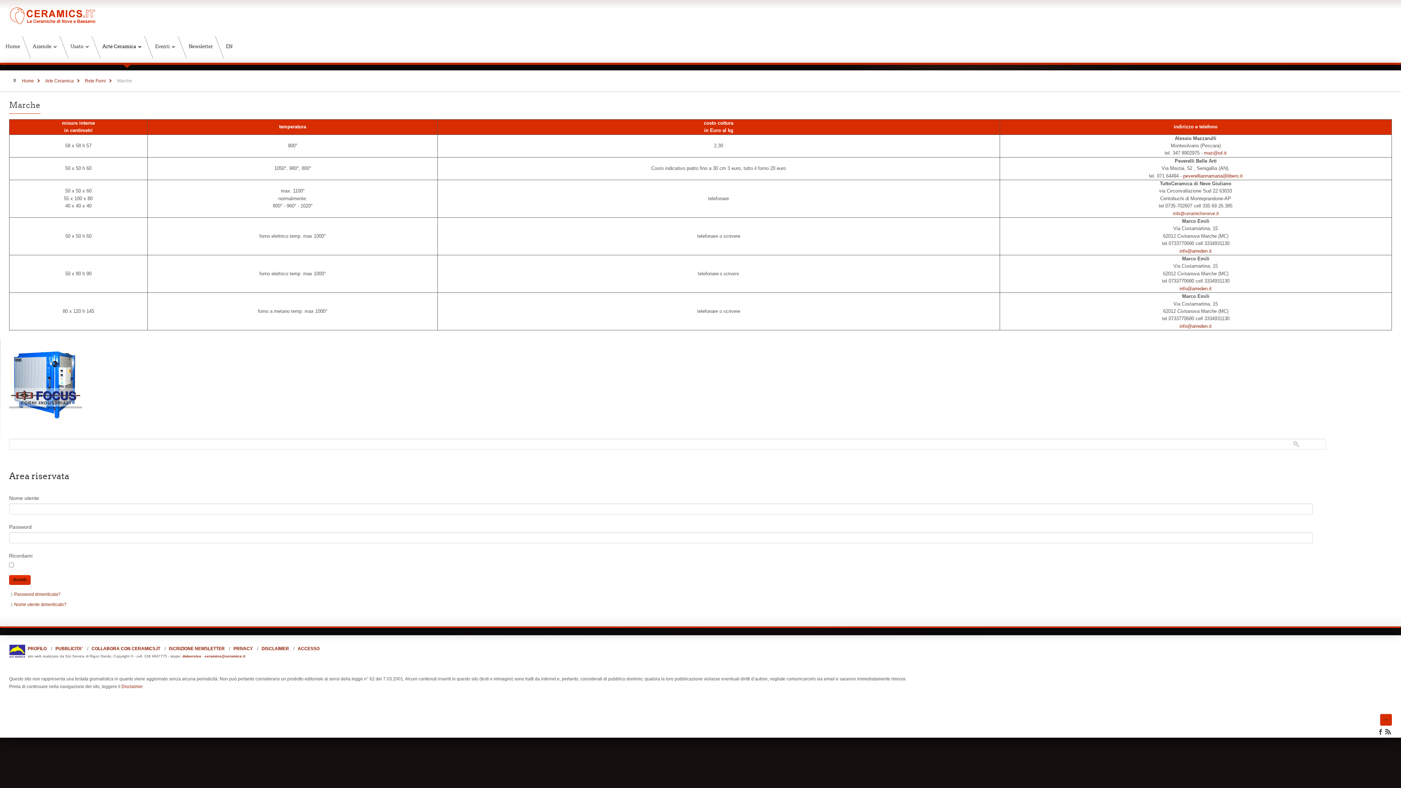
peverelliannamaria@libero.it (1213, 176)
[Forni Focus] (45, 420)
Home (28, 81)
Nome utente (24, 498)
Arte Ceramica (59, 81)
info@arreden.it (1196, 251)
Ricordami (20, 556)
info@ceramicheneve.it (1196, 213)
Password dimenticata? (37, 594)
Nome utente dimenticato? (40, 604)
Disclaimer (131, 686)
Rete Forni (95, 81)
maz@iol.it (1215, 153)
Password (20, 527)
